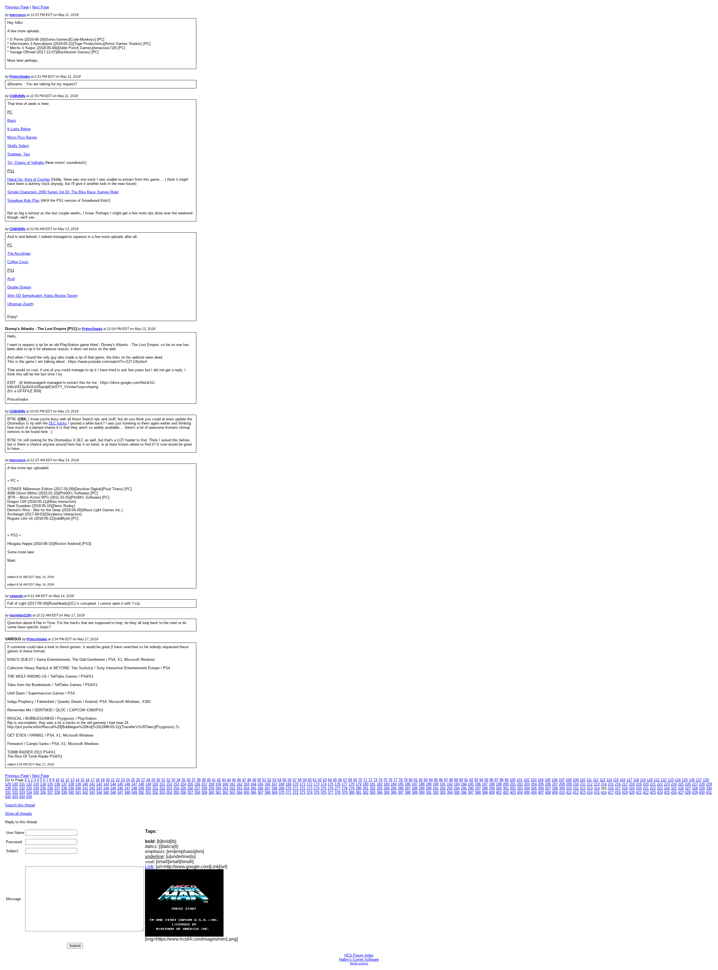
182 (380, 784)
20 (108, 780)
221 (653, 784)
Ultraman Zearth (20, 304)
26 (138, 780)
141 (92, 784)
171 (302, 784)
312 (583, 788)
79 (406, 780)
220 (646, 784)
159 (218, 784)
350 (141, 792)
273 (309, 788)
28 (148, 780)
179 (359, 784)
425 (667, 792)
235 (43, 788)
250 (148, 788)
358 (197, 792)
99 (506, 780)
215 (611, 784)
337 (50, 792)
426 (674, 792)
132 (29, 784)
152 (169, 784)
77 (395, 780)
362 (225, 792)
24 (128, 780)
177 (345, 784)
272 (302, 788)
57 (294, 780)
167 (274, 784)
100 (513, 780)
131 (22, 784)
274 (316, 788)
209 (569, 784)
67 (345, 780)
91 (466, 780)
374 (309, 792)
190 (436, 784)
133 (36, 784)
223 (667, 784)
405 (527, 792)
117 (629, 780)
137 (64, 784)
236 (50, 788)
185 (401, 784)
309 (562, 788)
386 (394, 792)
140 (85, 784)
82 (421, 780)
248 (134, 788)
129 (8, 784)
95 (486, 780)
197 (485, 784)
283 (380, 788)
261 (225, 788)
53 (274, 780)
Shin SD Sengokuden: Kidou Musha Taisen (42, 295)
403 (513, 792)
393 (443, 792)
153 (176, 784)
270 (288, 788)
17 (93, 780)
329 (702, 788)
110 (582, 780)
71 (365, 780)
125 (685, 780)
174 (323, 784)
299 (492, 788)
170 (295, 784)
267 (267, 788)
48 (249, 780)
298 (485, 788)
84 (431, 780)
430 (702, 792)
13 (72, 780)
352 (155, 792)
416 (604, 792)
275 (323, 788)
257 (197, 788)
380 (352, 792)
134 (43, 784)
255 (183, 788)
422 (646, 792)
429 (695, 792)
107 (562, 780)
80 (411, 780)
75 (385, 780)
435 (29, 797)
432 (8, 797)
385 (387, 792)
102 (527, 780)
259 (211, 788)
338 (57, 792)
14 (77, 780)
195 (471, 784)
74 (380, 780)
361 (218, 792)
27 (143, 780)
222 (660, 784)
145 (120, 784)
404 (520, 792)
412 (576, 792)
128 (706, 780)
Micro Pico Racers (22, 137)
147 (134, 784)
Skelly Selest (18, 146)
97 (496, 780)
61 (315, 780)
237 (57, 788)
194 (464, 784)
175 (330, 784)
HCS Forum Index (359, 955)
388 (408, 792)
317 (618, 788)
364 (239, 792)
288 (415, 788)
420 (632, 792)
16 (87, 780)
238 (64, 788)
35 (183, 780)
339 (64, 792)
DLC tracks (58, 423)
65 (335, 780)
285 (394, 788)
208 (562, 784)
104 (541, 780)
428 (688, 792)
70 (360, 780)
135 (50, 784)
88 (451, 780)
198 (492, 784)
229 (709, 784)
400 (492, 792)
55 (284, 780)
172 (309, 784)
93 (476, 780)
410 (562, 792)
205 (541, 784)
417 (611, 792)
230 (8, 788)
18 (98, 780)
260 (218, 788)
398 (478, 792)
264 (246, 788)
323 (660, 788)
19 (103, 780)
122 (664, 780)
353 (162, 792)
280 (359, 788)
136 (57, 784)
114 (609, 780)
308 (555, 788)
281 (366, 788)
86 (441, 780)
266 (260, 788)
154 (183, 784)
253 (169, 788)
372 (295, 792)
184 (394, 784)
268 (274, 788)
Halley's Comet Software (359, 959)
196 (478, 784)
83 (426, 780)
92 (471, 780)
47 (244, 780)
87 (446, 780)
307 (548, 788)
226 (688, 784)
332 (15, 792)
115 (616, 780)
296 (471, 788)
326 (681, 788)
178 (352, 784)
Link (149, 866)
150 (155, 784)
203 (527, 784)
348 (127, 792)
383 (373, 792)
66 (340, 780)
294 (457, 788)
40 (209, 780)
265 (253, 788)
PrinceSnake (20, 77)
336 (43, 792)
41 (214, 780)
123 (671, 780)
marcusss (18, 15)
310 (569, 788)
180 (366, 784)
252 (162, 788)
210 (576, 784)
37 (193, 780)
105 (548, 780)
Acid (11, 279)
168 (281, 784)
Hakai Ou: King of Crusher (28, 179)
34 (178, 780)
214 (604, 784)
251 (155, 788)
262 (232, 788)
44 (229, 780)
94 (481, 780)
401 (499, 792)
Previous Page (17, 7)
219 (639, 784)
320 (639, 788)
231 (15, 788)
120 (650, 780)
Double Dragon (19, 287)
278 (345, 788)
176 (337, 784)
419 (625, 792)
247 (127, 788)
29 (153, 780)
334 (29, 792)
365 (246, 792)
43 (224, 780)
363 (232, 792)
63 (325, 780)
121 (657, 780)
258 (204, 788)
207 (555, 784)
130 (15, 784)
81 (416, 780)
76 (390, 780)
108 (569, 780)
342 (85, 792)
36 (188, 780)
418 (618, 792)
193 (457, 784)
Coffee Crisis (17, 262)
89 (456, 780)
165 (260, 784)
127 (699, 780)
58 (300, 780)
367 (260, 792)
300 (499, 788)
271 (295, 788)
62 (320, 780)
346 (113, 792)
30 (158, 780)
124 (678, 780)
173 (316, 784)
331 (8, 792)
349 (134, 792)
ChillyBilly (18, 96)
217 (625, 784)
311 (576, 788)
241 (85, 788)
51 (264, 780)
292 (443, 788)
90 (461, 780)
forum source (359, 963)
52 (269, 780)
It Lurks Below (19, 129)
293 (450, 788)
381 (359, 792)
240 (78, 788)
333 (22, 792)
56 (289, 780)
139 (78, 784)
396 (464, 792)
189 (429, 784)
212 (590, 784)
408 (548, 792)
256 (190, 788)
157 (204, 784)
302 (513, 788)
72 (370, 780)
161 (232, 784)
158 (211, 784)
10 (57, 780)
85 (436, 780)
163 (246, 784)
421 (639, 792)
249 (141, 788)
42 (219, 780)
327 (688, 788)
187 (415, 784)
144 (113, 784)
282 (373, 788)
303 (520, 788)
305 (534, 788)
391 (429, 792)
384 (380, 792)
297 (478, 788)
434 (22, 797)
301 (506, 788)
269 (281, 788)
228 (702, 784)
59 (305, 780)
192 (450, 784)
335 (36, 792)
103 (534, 780)
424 (660, 792)
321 (646, 788)
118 (636, 780)
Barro (11, 120)
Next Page (40, 7)
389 (415, 792)
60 (310, 780)
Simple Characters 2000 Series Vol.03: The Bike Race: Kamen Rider (63, 192)
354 (169, 792)
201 (513, 784)
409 (555, 792)
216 (618, 784)
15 (82, 780)
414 (590, 792)
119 (643, 780)
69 (355, 780)
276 (330, 788)
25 (133, 780)
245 (113, 788)
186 (408, 784)
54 (279, 780)
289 (422, 788)
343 (92, 792)
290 (429, 788)
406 (534, 792)
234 (36, 788)
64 (330, 780)
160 (225, 784)
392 (436, 792)
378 (337, 792)
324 (667, 788)
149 (148, 784)
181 (373, 784)
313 (590, 788)
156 (197, 784)
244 (106, 788)
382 (366, 792)
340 (71, 792)
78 (400, 780)
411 (569, 792)
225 (681, 784)
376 (323, 792)
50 (259, 780)
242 (92, 788)
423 (653, 792)
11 (62, 780)
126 (692, 780)
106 (555, 780)
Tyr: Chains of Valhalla (25, 162)
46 (239, 780)
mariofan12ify (21, 615)
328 (695, 788)
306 (541, 788)
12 (67, 780)
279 (352, 788)
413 (583, 792)
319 (632, 788)
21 (113, 780)
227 (695, 784)
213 (597, 784)
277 (337, 788)
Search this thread (20, 805)
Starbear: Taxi (18, 154)
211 (583, 784)
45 (234, 780)
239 (71, 788)
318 (625, 788)
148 (141, 784)
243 (99, 788)
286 (401, 788)
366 (253, 792)
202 (520, 784)
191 (443, 784)
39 (204, 780)
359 (204, 792)
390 (422, 792)
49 (254, 780)
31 (163, 780)
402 (506, 792)
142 (99, 784)
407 (541, 792)
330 (709, 788)
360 (211, 792)
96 (491, 780)
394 (450, 792)
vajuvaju (16, 596)
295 (464, 788)
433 (15, 797)
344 (99, 792)
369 (274, 792)
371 (288, 792)
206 (548, 784)
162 (239, 784)
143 (106, 784)
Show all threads (18, 813)
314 (597, 788)
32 (168, 780)
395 (457, 792)
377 (330, 792)
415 (597, 792)
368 (267, 792)
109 (576, 780)
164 (253, 784)
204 (534, 784)
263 (239, 788)
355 (176, 792)
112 (596, 780)
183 (387, 784)
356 (183, 792)
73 (375, 780)
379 (345, 792)
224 (674, 784)
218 (632, 784)
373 (302, 792)
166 (267, 784)
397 (471, 792)
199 (499, 784)
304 (527, 788)
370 (281, 792)
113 (602, 780)
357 (190, 792)
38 (199, 780)
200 (506, 784)
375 (316, 792)
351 (148, 792)
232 (22, 788)
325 (674, 788)
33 (173, 780)
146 (127, 784)
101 (520, 780)
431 (709, 792)
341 (78, 792)
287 (408, 788)
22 (118, 780)
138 (71, 784)
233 (29, 788)
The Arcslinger (19, 253)
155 (190, 784)
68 (350, 780)
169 (288, 784)
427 (681, 792)
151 (162, 784)
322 (653, 788)
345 (106, 792)
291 (436, 788)
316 (611, 788)
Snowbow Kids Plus (23, 200)
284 (387, 788)
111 (589, 780)
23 (123, 780)
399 (485, 792)
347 (120, 792)
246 (120, 788)
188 (422, 784)
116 (622, 780)
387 (401, 792)
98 (501, 780)
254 (176, 788)
